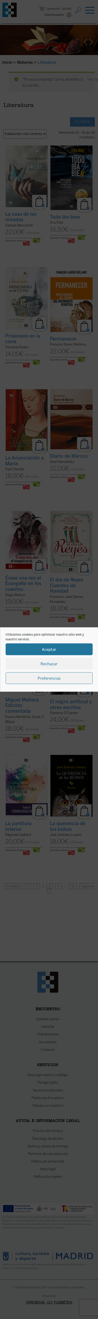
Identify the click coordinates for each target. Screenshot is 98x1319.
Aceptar (49, 649)
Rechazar (49, 663)
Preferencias (49, 678)
